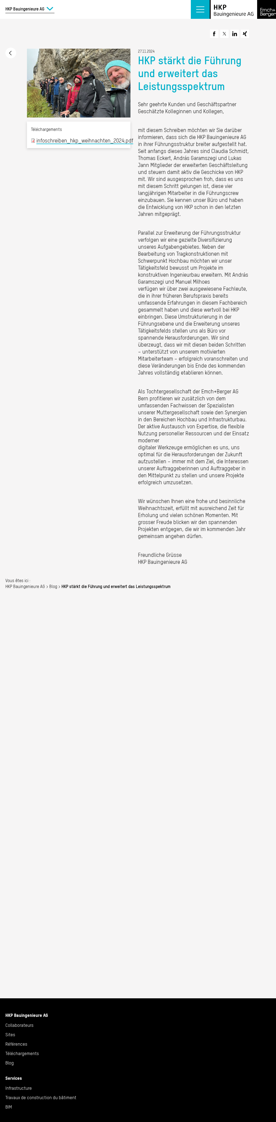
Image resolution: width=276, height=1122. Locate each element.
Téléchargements (22, 1053)
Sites (10, 1034)
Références (16, 1044)
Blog (53, 586)
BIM (8, 1107)
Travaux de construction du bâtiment (40, 1097)
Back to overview (10, 53)
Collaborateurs (19, 1025)
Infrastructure (18, 1088)
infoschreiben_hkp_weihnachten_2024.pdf (84, 140)
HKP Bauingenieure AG (25, 586)
